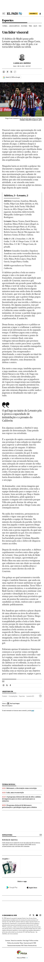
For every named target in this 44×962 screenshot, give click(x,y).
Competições (13, 696)
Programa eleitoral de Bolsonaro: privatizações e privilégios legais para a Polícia (19, 806)
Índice (26, 945)
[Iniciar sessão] (40, 13)
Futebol (4, 26)
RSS (22, 945)
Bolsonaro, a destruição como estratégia (22, 788)
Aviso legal (26, 940)
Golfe (35, 26)
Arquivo (5, 859)
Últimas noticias (8, 784)
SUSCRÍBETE (33, 13)
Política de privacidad (13, 943)
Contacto (7, 940)
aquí (32, 710)
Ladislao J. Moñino (22, 63)
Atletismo (24, 26)
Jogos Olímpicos (14, 26)
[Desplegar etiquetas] (40, 695)
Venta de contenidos (16, 940)
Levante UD (30, 696)
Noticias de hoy (32, 945)
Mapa (21, 943)
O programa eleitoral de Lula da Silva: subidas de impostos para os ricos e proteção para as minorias (21, 799)
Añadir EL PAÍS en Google (13, 77)
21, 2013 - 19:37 (24, 66)
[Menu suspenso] (4, 13)
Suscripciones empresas (14, 945)
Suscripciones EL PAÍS (30, 943)
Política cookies (33, 940)
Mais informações (7, 705)
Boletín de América (10, 840)
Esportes (7, 20)
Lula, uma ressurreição (15, 793)
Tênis (30, 26)
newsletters (7, 835)
